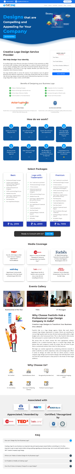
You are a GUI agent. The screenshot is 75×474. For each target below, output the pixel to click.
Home (45, 5)
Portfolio (55, 5)
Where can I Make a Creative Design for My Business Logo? (22, 455)
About (50, 5)
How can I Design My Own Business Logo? (17, 440)
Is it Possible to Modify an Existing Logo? (16, 461)
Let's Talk (49, 234)
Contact (69, 5)
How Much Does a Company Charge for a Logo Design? (21, 466)
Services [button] (60, 5)
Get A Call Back (61, 73)
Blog (65, 5)
